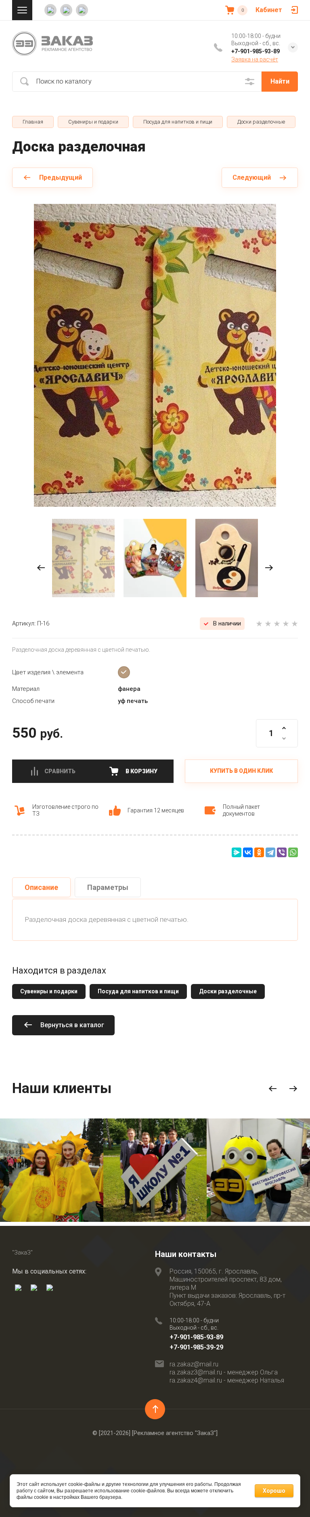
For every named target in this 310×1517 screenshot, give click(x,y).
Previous (273, 1089)
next (269, 568)
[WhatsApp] (293, 852)
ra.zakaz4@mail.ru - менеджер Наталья (227, 1380)
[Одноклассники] (259, 852)
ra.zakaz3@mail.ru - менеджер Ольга (224, 1372)
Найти (279, 81)
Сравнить (59, 771)
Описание (41, 887)
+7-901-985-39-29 (196, 1347)
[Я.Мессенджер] (236, 852)
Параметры (107, 887)
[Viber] (282, 852)
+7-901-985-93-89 (255, 51)
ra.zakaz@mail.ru (194, 1364)
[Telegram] (270, 852)
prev (41, 568)
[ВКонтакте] (248, 852)
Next (293, 1089)
